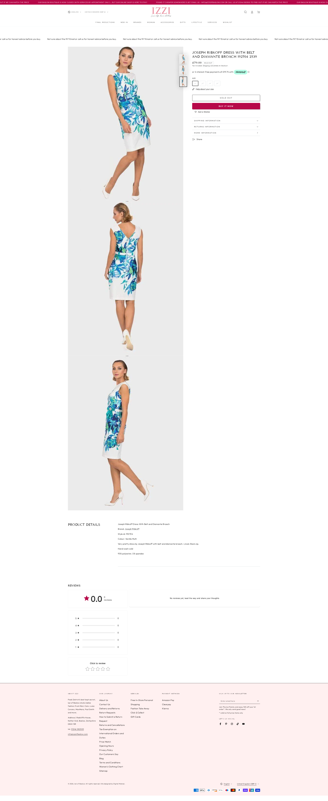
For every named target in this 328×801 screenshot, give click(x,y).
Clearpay (166, 704)
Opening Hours (106, 746)
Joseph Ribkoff (132, 529)
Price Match (105, 741)
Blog (101, 758)
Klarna (165, 708)
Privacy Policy (106, 750)
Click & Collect (137, 712)
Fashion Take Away (140, 708)
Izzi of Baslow (79, 784)
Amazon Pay (168, 700)
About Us (103, 700)
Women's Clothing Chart (111, 766)
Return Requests (107, 712)
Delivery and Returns (109, 708)
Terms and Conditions (109, 762)
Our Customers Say (108, 754)
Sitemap (103, 771)
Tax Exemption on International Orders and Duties (111, 733)
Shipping (206, 66)
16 (217, 83)
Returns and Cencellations (112, 725)
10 (195, 83)
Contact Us (104, 704)
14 (210, 83)
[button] (245, 12)
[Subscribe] (258, 701)
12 (203, 83)
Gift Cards (136, 717)
